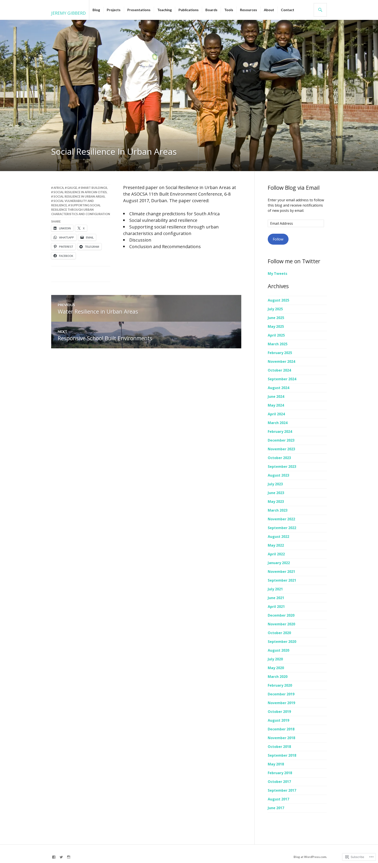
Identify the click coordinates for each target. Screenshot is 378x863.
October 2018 (279, 746)
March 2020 (277, 676)
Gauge (72, 187)
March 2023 (277, 510)
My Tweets (277, 273)
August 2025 (278, 300)
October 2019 (279, 711)
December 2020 (281, 615)
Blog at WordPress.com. (310, 857)
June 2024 (276, 396)
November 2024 (281, 361)
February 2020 (280, 685)
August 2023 (278, 475)
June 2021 (276, 597)
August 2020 (278, 650)
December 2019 (281, 694)
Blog (96, 10)
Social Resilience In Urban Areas (79, 196)
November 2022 (281, 519)
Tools (228, 10)
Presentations (138, 10)
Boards (211, 10)
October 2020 (279, 632)
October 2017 (279, 781)
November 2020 (281, 624)
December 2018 (281, 729)
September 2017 (282, 790)
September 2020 (282, 641)
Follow (278, 239)
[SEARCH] (320, 10)
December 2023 (281, 440)
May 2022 (276, 545)
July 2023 (275, 484)
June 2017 (276, 807)
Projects (114, 10)
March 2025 (277, 344)
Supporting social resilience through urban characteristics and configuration (80, 209)
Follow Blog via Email (294, 187)
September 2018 (282, 755)
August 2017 (278, 799)
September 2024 (282, 379)
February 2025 (280, 352)
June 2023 (276, 492)
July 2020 (275, 659)
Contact (287, 10)
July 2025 (275, 309)
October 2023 (279, 457)
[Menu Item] (53, 857)
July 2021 (275, 589)
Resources (248, 10)
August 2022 (278, 536)
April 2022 (276, 554)
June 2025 (276, 317)
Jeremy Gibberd (68, 13)
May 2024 (276, 405)
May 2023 (276, 501)
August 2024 (278, 387)
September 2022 (282, 527)
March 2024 (277, 422)
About (269, 10)
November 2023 (281, 449)
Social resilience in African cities (80, 192)
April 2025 (276, 335)
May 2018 (276, 764)
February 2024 (280, 431)
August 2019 (278, 720)
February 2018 (280, 772)
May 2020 (276, 667)
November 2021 (281, 571)
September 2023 (282, 466)
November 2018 (281, 737)
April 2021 (276, 606)
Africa (58, 187)
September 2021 (282, 580)
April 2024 (276, 414)
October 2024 (279, 370)
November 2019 (281, 702)
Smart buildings (93, 187)
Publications (188, 10)
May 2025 (276, 326)
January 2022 (279, 562)
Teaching (164, 10)
